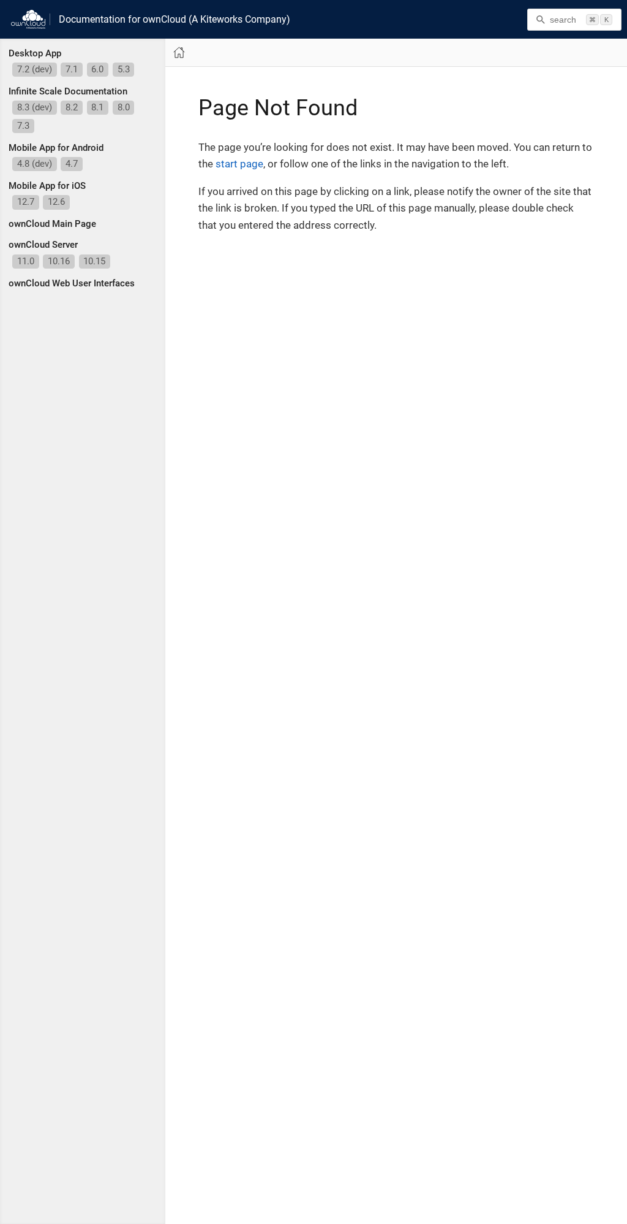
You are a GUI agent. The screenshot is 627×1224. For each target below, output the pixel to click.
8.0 (124, 107)
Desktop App (35, 53)
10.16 (59, 261)
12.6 (56, 201)
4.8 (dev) (34, 163)
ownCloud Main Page (52, 223)
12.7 (25, 201)
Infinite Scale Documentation (68, 91)
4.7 (72, 163)
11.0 (25, 261)
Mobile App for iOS (47, 185)
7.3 (23, 125)
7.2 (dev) (34, 69)
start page (239, 164)
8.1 (97, 107)
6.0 (97, 69)
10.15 (94, 261)
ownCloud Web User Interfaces (72, 283)
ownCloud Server (43, 244)
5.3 (124, 69)
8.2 (72, 107)
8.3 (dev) (34, 107)
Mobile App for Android (56, 147)
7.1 (72, 69)
